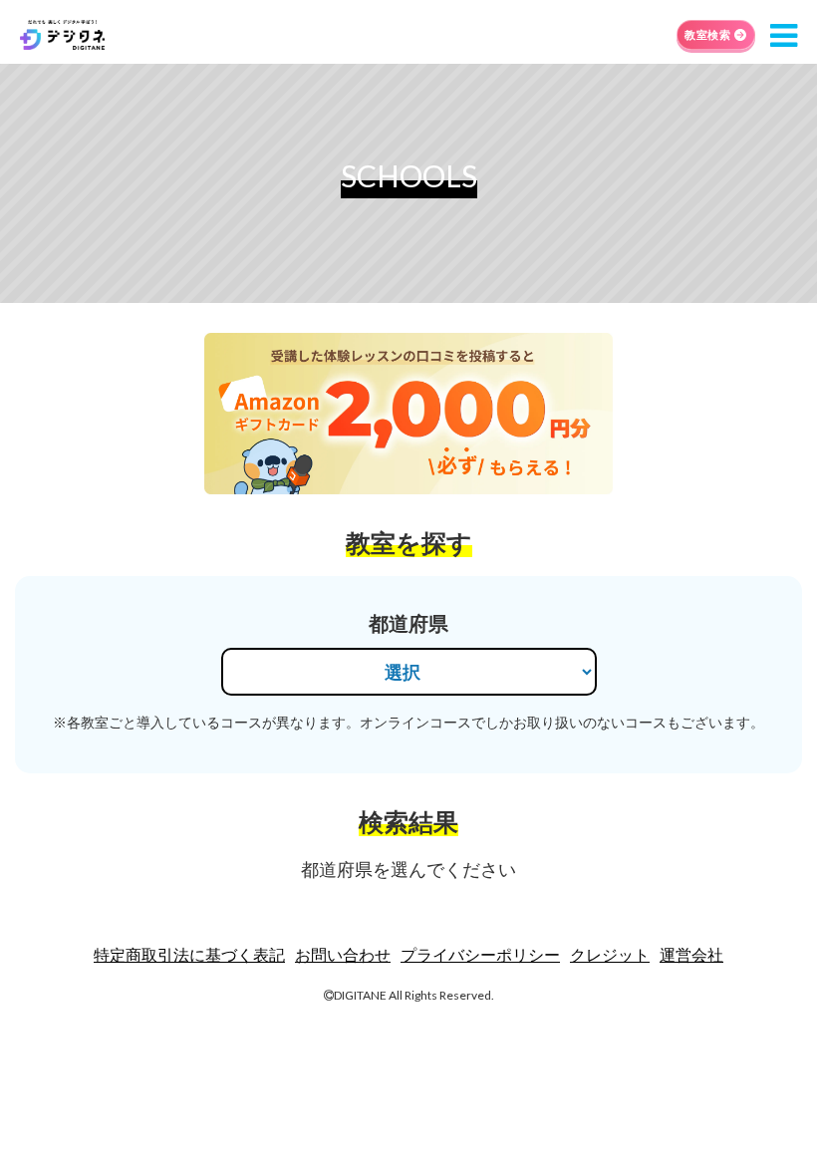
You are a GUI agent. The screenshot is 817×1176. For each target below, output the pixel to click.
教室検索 (707, 34)
